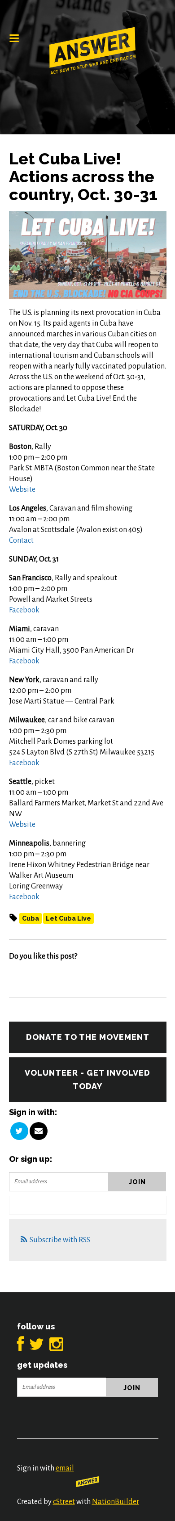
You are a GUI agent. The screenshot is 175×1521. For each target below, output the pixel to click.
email (65, 1468)
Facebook (24, 610)
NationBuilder (115, 1502)
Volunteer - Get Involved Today (87, 1079)
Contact (21, 540)
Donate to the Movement (87, 1037)
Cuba (30, 918)
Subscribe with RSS (60, 1240)
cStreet (64, 1502)
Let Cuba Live (68, 918)
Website (22, 490)
